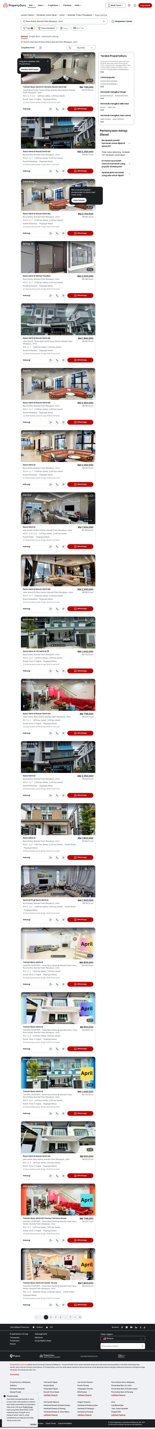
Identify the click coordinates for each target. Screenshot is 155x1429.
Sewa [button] (40, 5)
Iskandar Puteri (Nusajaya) (80, 15)
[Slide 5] (59, 80)
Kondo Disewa (83, 1385)
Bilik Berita (39, 1338)
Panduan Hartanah (17, 1389)
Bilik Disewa (82, 1392)
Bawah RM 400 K (121, 96)
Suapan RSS (116, 1412)
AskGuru (13, 1385)
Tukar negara (107, 1334)
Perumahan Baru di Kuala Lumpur (124, 1389)
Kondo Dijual (49, 1385)
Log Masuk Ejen (117, 1405)
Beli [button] (30, 5)
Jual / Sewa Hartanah (119, 1409)
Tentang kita (14, 1338)
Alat (113, 1402)
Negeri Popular (84, 1402)
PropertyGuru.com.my (18, 1365)
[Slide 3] (56, 80)
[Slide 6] (61, 80)
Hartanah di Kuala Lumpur (88, 1405)
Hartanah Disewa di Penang (54, 1409)
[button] (24, 36)
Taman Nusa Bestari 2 (109, 84)
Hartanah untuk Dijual (46, 15)
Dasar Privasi (51, 1423)
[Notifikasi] (135, 5)
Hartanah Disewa (85, 1382)
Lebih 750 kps (105, 119)
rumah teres (112, 69)
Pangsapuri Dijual (51, 1389)
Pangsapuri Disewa (85, 1389)
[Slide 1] (52, 80)
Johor (62, 15)
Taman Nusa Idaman (108, 81)
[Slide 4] (58, 645)
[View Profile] (29, 55)
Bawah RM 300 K (106, 96)
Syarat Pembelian (65, 1423)
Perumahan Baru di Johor (121, 1385)
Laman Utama (27, 15)
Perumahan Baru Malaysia (122, 1382)
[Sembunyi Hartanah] (86, 56)
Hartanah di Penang (85, 1412)
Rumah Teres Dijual (51, 1392)
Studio (102, 107)
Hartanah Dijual (50, 1382)
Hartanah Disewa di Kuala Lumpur (57, 1405)
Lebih (77, 5)
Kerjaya (13, 1344)
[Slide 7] (63, 145)
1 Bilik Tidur (112, 107)
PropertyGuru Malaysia (20, 1382)
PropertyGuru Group (19, 1334)
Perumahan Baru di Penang (122, 1392)
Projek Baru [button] (53, 5)
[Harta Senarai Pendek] (91, 56)
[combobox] (64, 21)
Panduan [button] (67, 5)
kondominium (122, 69)
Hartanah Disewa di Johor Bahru (56, 1412)
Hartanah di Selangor (86, 1409)
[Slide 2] (54, 80)
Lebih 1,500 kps (118, 119)
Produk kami (14, 1341)
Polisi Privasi (28, 1407)
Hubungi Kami (41, 1334)
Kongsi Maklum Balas (43, 1341)
